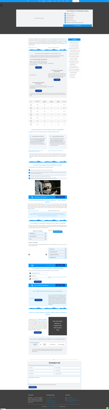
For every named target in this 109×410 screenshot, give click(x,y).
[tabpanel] (48, 350)
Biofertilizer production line (52, 402)
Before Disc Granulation (74, 58)
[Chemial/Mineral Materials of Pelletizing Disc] (55, 150)
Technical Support (73, 74)
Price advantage (72, 77)
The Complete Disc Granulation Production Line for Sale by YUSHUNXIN (75, 56)
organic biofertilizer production (75, 50)
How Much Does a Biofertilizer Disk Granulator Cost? (75, 42)
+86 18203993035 (70, 397)
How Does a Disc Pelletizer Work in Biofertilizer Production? (75, 53)
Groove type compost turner (52, 397)
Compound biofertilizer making (75, 51)
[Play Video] (47, 187)
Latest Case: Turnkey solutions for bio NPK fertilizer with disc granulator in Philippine (75, 69)
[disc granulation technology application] (38, 150)
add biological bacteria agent (60, 93)
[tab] (34, 344)
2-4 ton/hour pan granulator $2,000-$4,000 (75, 45)
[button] (38, 233)
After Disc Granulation (73, 59)
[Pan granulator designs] (32, 298)
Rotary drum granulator (51, 400)
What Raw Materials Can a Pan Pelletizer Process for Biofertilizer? (75, 48)
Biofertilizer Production (50, 406)
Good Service (72, 75)
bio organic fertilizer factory (35, 138)
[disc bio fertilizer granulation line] (53, 47)
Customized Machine (73, 72)
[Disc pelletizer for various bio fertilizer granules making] (33, 47)
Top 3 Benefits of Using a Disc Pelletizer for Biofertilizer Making (75, 61)
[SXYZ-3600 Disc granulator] (51, 86)
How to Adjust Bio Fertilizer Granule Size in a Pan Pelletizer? (75, 67)
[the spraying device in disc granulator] (33, 210)
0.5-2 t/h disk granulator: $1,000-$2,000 (75, 43)
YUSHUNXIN (65, 42)
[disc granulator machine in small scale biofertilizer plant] (50, 63)
